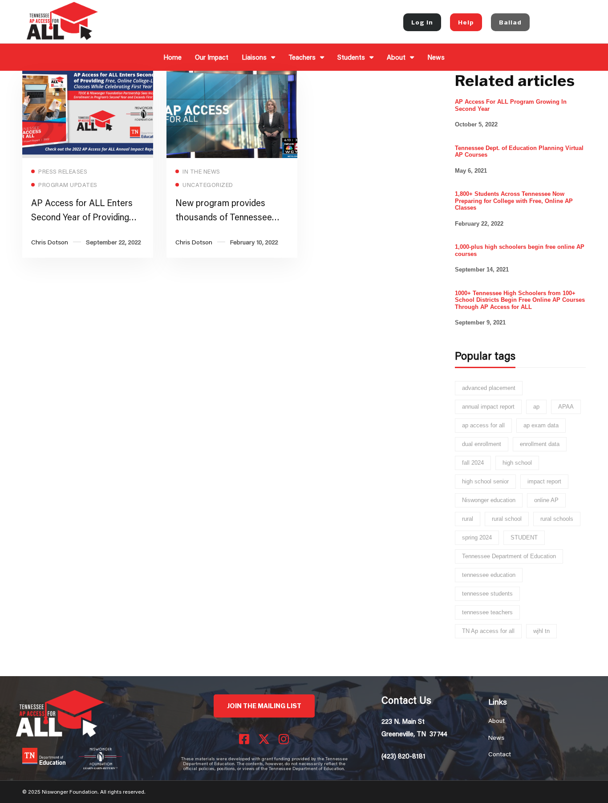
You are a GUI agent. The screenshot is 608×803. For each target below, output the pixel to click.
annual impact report (488, 406)
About (396, 57)
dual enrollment (481, 444)
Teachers (302, 57)
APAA (566, 406)
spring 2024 (477, 537)
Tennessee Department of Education (509, 556)
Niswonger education (488, 500)
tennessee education (488, 575)
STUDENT (524, 537)
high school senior (485, 481)
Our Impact (211, 57)
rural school (507, 518)
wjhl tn (541, 631)
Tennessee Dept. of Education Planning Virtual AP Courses (519, 151)
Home (172, 57)
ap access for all (483, 425)
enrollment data (539, 444)
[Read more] (87, 77)
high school (517, 462)
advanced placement (488, 388)
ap (536, 406)
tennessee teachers (487, 612)
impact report (544, 481)
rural (467, 518)
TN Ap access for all (488, 631)
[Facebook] (244, 739)
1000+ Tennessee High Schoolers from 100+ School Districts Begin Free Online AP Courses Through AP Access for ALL (520, 300)
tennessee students (487, 593)
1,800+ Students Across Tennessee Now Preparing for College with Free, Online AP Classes (514, 201)
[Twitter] (264, 739)
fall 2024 (473, 462)
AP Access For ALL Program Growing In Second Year (511, 105)
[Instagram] (283, 739)
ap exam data (541, 425)
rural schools (556, 518)
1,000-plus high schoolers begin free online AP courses (519, 250)
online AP (546, 500)
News (436, 57)
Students (351, 57)
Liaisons (254, 57)
